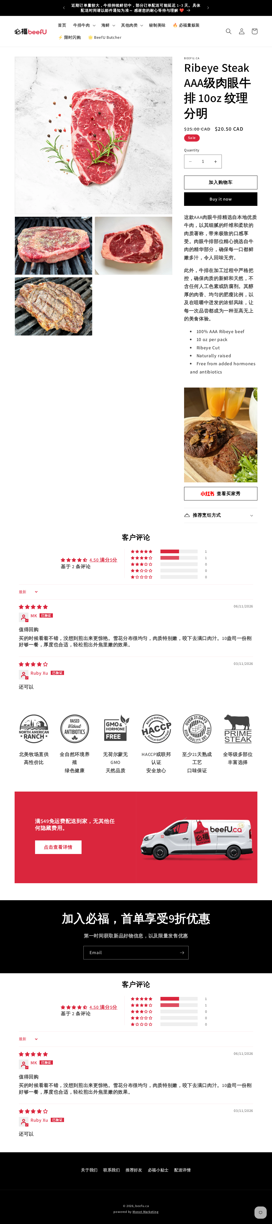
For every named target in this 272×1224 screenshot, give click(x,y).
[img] (33, 607)
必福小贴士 (158, 1169)
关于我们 (89, 1169)
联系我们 (111, 1169)
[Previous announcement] (64, 8)
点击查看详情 (58, 847)
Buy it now (221, 199)
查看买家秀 (229, 493)
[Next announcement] (208, 8)
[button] (84, 25)
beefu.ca (142, 1206)
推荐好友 (134, 1169)
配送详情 (182, 1169)
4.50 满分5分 (103, 560)
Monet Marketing (146, 1212)
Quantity (191, 149)
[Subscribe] (182, 953)
